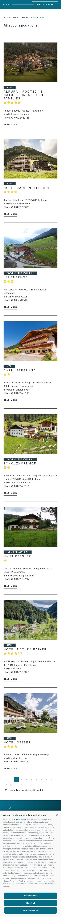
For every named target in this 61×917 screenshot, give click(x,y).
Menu (6, 4)
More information (30, 910)
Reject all (30, 903)
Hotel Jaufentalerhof (27, 188)
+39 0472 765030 (20, 207)
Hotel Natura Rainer (25, 651)
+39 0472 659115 (20, 393)
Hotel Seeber (17, 742)
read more (10, 124)
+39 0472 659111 (20, 761)
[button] (56, 815)
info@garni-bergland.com (17, 389)
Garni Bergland (20, 370)
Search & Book (45, 4)
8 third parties (20, 819)
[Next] (10, 807)
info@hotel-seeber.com (15, 758)
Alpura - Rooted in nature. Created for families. (25, 95)
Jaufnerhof (16, 277)
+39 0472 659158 (20, 117)
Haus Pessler (17, 556)
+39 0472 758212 (20, 579)
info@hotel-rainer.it (13, 668)
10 (11, 784)
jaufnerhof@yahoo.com (16, 296)
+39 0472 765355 (20, 672)
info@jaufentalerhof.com (17, 203)
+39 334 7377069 (20, 300)
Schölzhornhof (20, 463)
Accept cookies (30, 895)
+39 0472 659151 (20, 486)
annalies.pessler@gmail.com (19, 575)
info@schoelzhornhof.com (17, 482)
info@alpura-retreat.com (16, 114)
